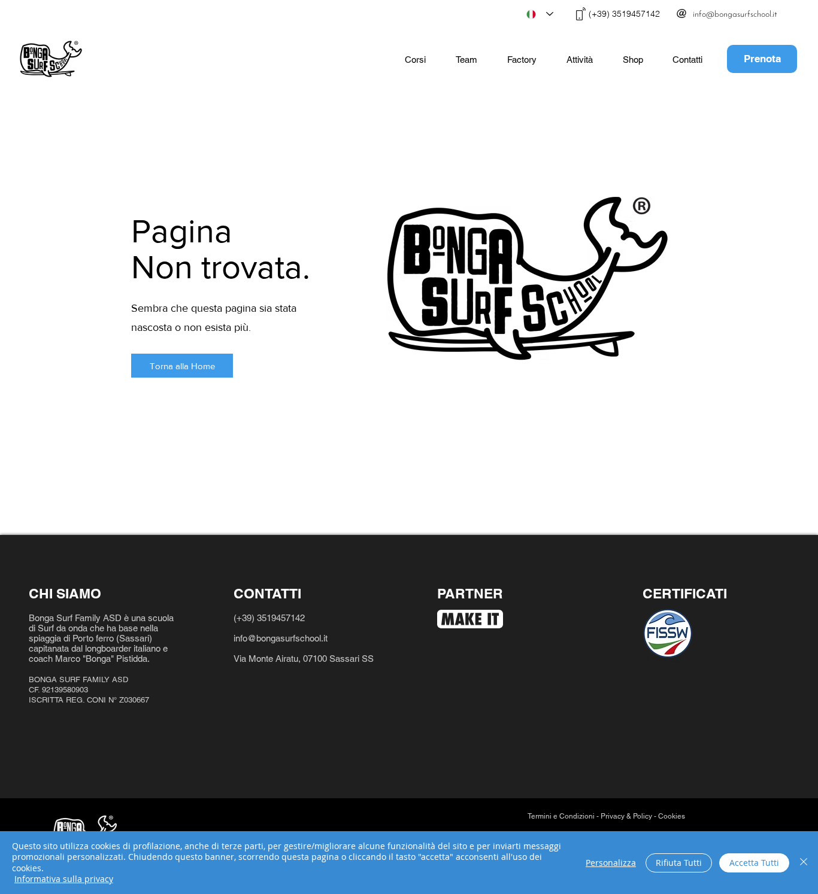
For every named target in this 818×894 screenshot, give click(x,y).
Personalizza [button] (611, 862)
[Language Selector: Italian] (540, 14)
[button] (415, 60)
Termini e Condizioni (561, 816)
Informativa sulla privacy (63, 878)
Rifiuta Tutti (679, 862)
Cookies (672, 816)
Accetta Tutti (754, 862)
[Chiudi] (803, 862)
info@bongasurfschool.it (282, 638)
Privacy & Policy (626, 816)
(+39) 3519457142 (269, 618)
